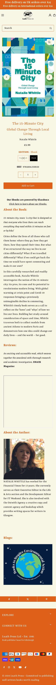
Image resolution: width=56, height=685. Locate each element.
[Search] (50, 28)
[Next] (49, 77)
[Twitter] (14, 667)
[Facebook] (4, 667)
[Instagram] (9, 667)
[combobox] (28, 28)
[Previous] (7, 77)
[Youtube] (20, 667)
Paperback (23, 158)
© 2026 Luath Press (13, 676)
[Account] (50, 15)
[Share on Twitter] (27, 599)
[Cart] (54, 15)
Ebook (33, 158)
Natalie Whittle (27, 139)
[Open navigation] (10, 15)
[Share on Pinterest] (46, 599)
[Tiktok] (25, 667)
